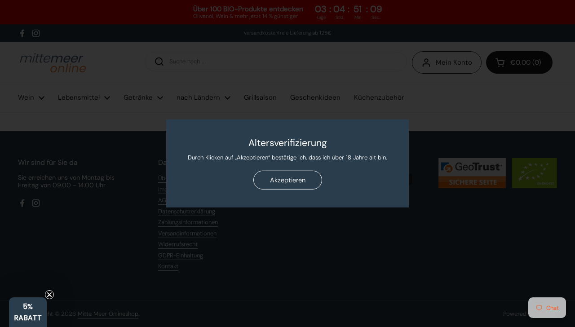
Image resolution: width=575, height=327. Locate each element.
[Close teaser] (49, 294)
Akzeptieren (287, 180)
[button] (28, 312)
